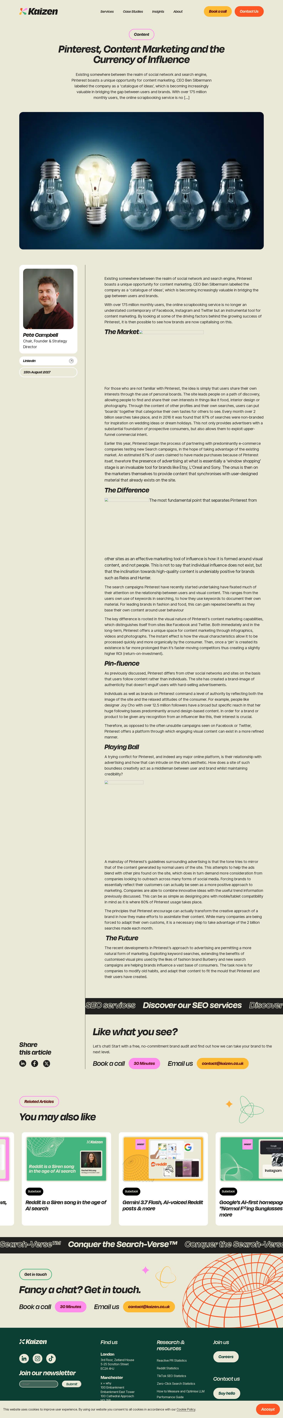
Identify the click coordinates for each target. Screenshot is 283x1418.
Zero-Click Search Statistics (176, 1383)
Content (141, 34)
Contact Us (249, 11)
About (178, 11)
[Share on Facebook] (34, 1063)
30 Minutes (144, 1063)
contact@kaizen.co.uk (223, 1063)
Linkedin (29, 360)
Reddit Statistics (168, 1368)
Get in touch (35, 1274)
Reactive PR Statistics (172, 1360)
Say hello (227, 1393)
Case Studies (133, 11)
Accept (268, 1409)
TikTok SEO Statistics (171, 1376)
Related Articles (39, 1102)
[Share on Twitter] (46, 1063)
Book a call (218, 11)
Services (107, 11)
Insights (158, 11)
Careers (226, 1357)
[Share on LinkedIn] (22, 1063)
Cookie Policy (186, 1409)
